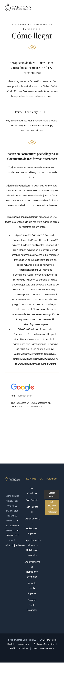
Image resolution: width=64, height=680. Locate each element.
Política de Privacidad (44, 644)
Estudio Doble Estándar (32, 605)
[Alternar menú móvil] (57, 8)
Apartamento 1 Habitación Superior (32, 526)
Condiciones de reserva (44, 648)
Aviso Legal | (25, 644)
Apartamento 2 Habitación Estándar (32, 569)
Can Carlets (32, 500)
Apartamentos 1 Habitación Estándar (32, 547)
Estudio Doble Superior (31, 588)
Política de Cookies (19, 648)
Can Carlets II (32, 509)
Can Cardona (32, 491)
